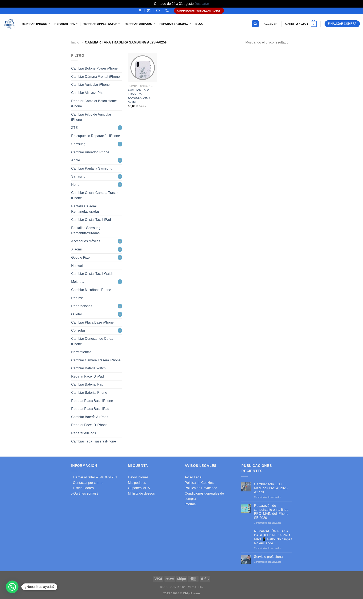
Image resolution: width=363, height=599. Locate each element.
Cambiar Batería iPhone (89, 392)
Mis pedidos (137, 482)
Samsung (78, 144)
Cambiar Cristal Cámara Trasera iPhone (95, 195)
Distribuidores (82, 488)
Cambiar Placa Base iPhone (92, 322)
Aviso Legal (193, 477)
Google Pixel (81, 257)
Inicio (75, 42)
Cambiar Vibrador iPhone (90, 152)
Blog (199, 23)
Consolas (78, 330)
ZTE (74, 127)
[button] (12, 587)
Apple (75, 160)
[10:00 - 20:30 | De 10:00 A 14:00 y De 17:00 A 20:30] (158, 11)
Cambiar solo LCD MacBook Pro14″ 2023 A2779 (271, 488)
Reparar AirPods (138, 23)
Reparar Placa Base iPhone (92, 400)
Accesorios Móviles (85, 241)
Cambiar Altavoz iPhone (89, 93)
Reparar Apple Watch (100, 23)
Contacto (177, 587)
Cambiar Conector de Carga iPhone (92, 341)
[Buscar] (255, 23)
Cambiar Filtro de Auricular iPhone (91, 116)
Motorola (77, 281)
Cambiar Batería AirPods (89, 417)
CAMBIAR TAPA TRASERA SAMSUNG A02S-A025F (139, 95)
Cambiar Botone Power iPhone (94, 68)
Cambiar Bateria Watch (88, 368)
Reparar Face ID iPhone (89, 425)
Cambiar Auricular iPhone (90, 84)
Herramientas (81, 352)
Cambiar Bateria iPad (87, 384)
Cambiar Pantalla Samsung (91, 168)
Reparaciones (81, 306)
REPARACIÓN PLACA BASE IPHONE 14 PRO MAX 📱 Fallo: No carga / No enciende (273, 537)
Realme (77, 298)
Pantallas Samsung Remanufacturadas (85, 230)
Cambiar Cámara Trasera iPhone (96, 360)
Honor (75, 184)
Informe (190, 504)
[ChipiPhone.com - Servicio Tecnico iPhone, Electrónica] (9, 24)
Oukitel (76, 314)
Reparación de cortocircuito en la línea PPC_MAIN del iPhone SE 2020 (271, 512)
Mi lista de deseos (141, 493)
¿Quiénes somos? (85, 493)
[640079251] (167, 11)
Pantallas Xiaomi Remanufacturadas (85, 208)
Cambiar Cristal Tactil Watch (92, 273)
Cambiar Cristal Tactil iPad (91, 219)
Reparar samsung (173, 23)
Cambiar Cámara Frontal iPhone (95, 76)
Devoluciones (138, 477)
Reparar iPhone (34, 23)
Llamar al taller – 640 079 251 (94, 477)
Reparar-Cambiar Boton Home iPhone (94, 103)
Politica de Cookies (199, 482)
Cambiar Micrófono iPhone (91, 290)
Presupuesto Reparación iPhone (95, 136)
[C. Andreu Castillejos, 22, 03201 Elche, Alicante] (140, 11)
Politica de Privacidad (201, 488)
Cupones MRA (139, 488)
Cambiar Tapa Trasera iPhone (93, 441)
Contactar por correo (87, 482)
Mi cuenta (195, 587)
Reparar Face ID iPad (87, 376)
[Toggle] (120, 127)
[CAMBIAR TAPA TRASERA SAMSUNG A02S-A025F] (142, 67)
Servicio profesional (269, 556)
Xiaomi (76, 249)
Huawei (77, 265)
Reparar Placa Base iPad (90, 409)
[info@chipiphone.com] (149, 11)
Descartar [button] (202, 3)
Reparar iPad (64, 23)
